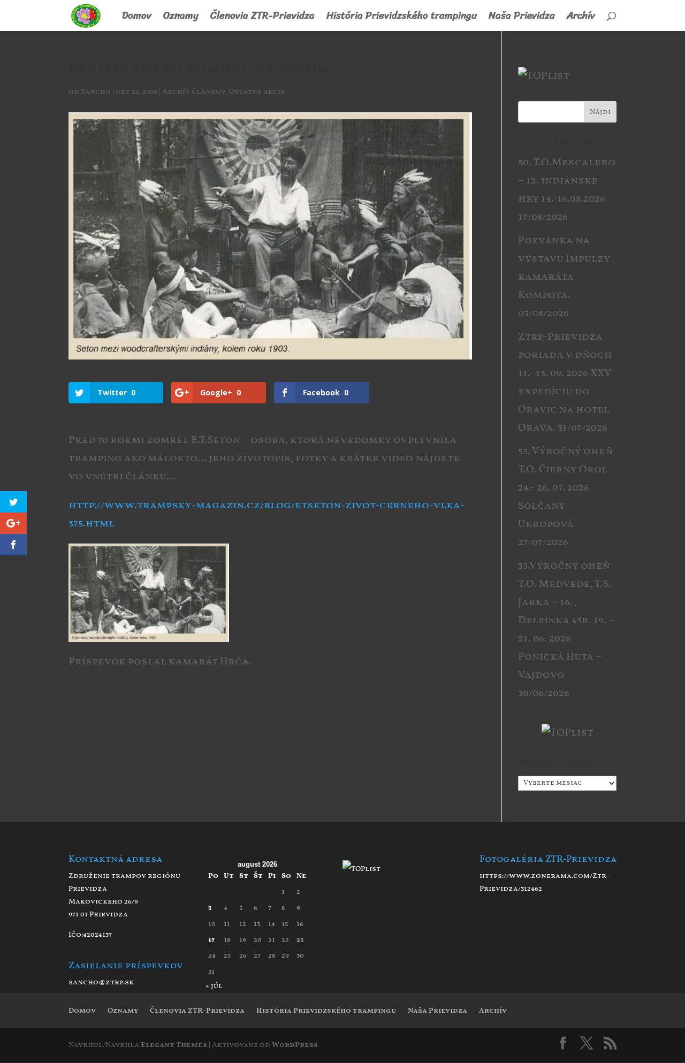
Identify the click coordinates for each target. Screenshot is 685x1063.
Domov (136, 18)
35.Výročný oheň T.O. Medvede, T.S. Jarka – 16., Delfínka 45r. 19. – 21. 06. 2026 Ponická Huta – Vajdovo (566, 621)
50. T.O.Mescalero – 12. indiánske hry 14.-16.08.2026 (566, 181)
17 (211, 940)
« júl (214, 986)
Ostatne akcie (257, 92)
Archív (581, 18)
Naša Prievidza (522, 18)
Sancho (96, 92)
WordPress (295, 1045)
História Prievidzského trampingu (401, 18)
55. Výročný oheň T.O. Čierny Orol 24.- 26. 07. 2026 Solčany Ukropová (565, 488)
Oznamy (181, 18)
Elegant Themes (174, 1045)
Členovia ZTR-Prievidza (262, 18)
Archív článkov (193, 92)
